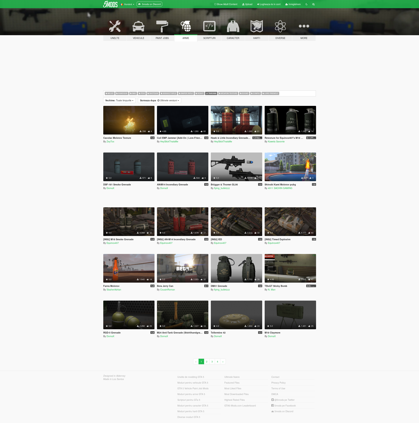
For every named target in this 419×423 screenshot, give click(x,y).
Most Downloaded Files (236, 394)
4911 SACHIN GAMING (280, 188)
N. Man (271, 289)
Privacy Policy (278, 382)
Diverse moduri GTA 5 (188, 417)
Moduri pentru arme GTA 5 (191, 394)
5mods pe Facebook (285, 405)
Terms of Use (278, 388)
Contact (275, 376)
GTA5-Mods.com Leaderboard (240, 405)
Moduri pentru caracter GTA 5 (192, 405)
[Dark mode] (306, 4)
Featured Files (231, 382)
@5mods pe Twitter (284, 399)
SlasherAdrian (114, 289)
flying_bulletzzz (222, 188)
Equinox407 (113, 242)
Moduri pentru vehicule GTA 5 (192, 382)
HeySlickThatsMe (169, 141)
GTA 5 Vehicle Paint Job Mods (193, 388)
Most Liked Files (232, 388)
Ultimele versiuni (159, 100)
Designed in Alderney (114, 375)
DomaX (110, 188)
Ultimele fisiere (232, 376)
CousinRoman (167, 289)
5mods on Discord (283, 411)
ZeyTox (110, 141)
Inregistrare (294, 4)
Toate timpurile (118, 100)
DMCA (274, 394)
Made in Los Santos (113, 379)
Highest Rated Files (234, 399)
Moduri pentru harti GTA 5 (190, 411)
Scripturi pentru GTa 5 (188, 399)
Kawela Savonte (276, 141)
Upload (248, 4)
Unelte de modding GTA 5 (190, 376)
